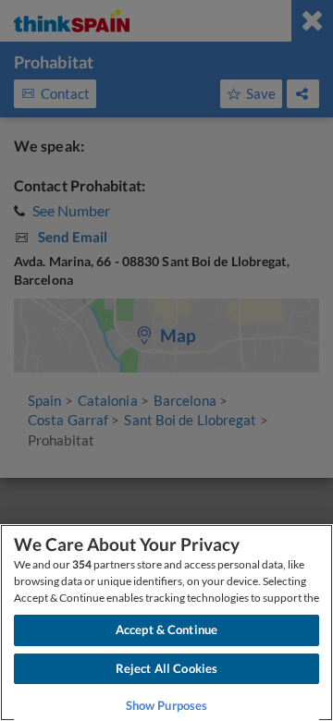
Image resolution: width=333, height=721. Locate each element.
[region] (166, 622)
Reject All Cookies (166, 668)
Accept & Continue (166, 629)
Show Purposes (167, 705)
